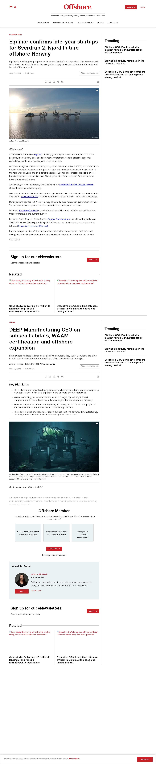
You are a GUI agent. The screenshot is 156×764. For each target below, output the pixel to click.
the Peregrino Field (28, 210)
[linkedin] (50, 82)
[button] (11, 7)
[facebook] (46, 82)
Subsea (100, 22)
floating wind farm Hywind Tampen (76, 184)
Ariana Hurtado (16, 364)
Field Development (85, 22)
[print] (98, 82)
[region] (78, 759)
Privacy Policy (74, 758)
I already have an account (54, 555)
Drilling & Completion (63, 22)
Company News (15, 34)
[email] (62, 82)
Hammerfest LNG (29, 196)
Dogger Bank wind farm (59, 219)
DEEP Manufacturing (45, 364)
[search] (15, 7)
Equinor (38, 154)
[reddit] (58, 82)
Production (112, 22)
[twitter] (54, 82)
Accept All (144, 759)
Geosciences (43, 22)
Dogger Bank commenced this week (33, 226)
